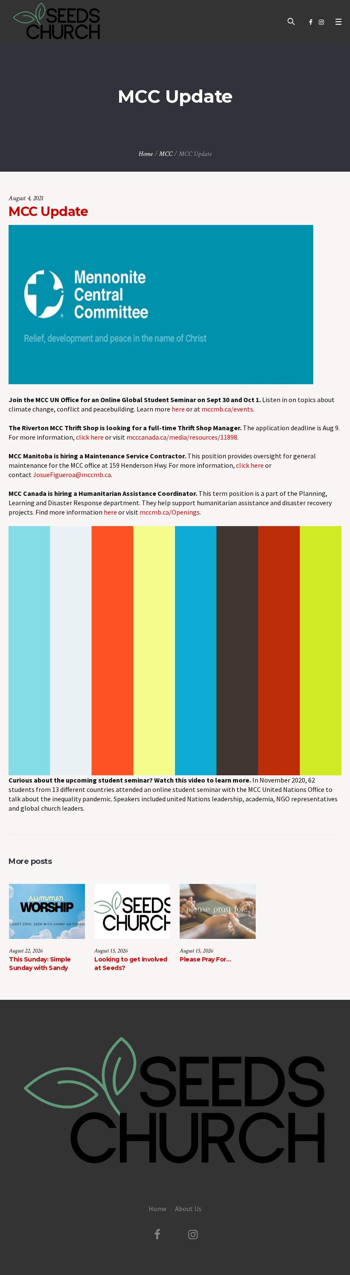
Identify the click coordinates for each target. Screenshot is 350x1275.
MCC (165, 154)
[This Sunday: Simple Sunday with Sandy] (47, 911)
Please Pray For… (205, 959)
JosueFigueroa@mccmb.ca (72, 474)
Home (146, 154)
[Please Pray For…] (218, 911)
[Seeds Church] (175, 1101)
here (178, 409)
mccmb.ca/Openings (170, 512)
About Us (188, 1208)
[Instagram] (321, 22)
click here (90, 437)
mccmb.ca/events (227, 409)
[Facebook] (310, 22)
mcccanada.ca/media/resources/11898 (181, 437)
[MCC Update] (161, 303)
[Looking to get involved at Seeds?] (132, 911)
